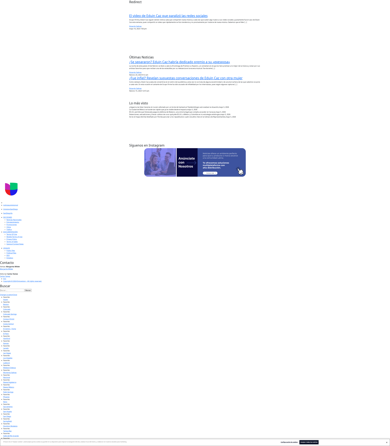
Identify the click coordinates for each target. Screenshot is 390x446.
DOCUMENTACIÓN (10, 232)
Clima (8, 227)
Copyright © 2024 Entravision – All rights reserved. (22, 281)
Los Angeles (7, 358)
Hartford (6, 338)
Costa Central (8, 324)
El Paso (6, 334)
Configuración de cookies (289, 442)
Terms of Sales (12, 242)
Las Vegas (7, 353)
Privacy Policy (11, 239)
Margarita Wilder (6, 269)
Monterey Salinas (10, 372)
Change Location (6, 295)
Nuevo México (8, 387)
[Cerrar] (387, 442)
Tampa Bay (7, 431)
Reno (5, 402)
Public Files (10, 250)
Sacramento (8, 407)
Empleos (9, 258)
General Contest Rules (15, 244)
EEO (8, 255)
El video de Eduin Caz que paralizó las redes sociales (168, 15)
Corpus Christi (8, 319)
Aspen (5, 299)
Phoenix (6, 397)
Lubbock (6, 363)
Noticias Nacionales (14, 220)
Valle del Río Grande (11, 436)
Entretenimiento (12, 222)
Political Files (11, 253)
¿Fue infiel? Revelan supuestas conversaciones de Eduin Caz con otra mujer (186, 78)
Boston (6, 304)
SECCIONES (7, 217)
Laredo (6, 348)
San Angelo (7, 411)
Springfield (7, 421)
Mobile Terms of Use (14, 237)
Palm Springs (8, 392)
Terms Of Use (11, 234)
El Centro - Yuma (9, 329)
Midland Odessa (9, 368)
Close (15, 295)
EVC (4, 279)
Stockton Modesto (10, 426)
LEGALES (6, 248)
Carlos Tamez (5, 276)
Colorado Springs (10, 314)
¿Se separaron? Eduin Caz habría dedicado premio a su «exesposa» (179, 62)
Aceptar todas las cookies (309, 442)
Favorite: (6, 297)
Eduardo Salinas (135, 26)
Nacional (6, 377)
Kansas (6, 343)
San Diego (7, 416)
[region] (195, 442)
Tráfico (9, 229)
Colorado (6, 309)
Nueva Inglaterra (9, 382)
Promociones (11, 225)
